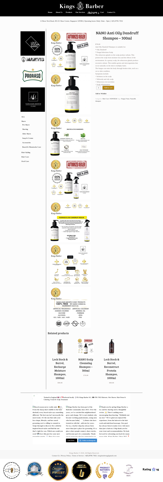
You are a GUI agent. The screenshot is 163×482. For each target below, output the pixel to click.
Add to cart (108, 88)
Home (50, 12)
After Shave (26, 134)
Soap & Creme (27, 138)
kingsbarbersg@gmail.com (107, 456)
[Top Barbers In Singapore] (34, 470)
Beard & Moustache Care (31, 147)
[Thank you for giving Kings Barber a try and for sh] (114, 421)
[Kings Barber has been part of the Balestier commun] (81, 421)
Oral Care (25, 161)
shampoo (98, 101)
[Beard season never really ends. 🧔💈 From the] (48, 421)
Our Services (80, 12)
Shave (23, 121)
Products (69, 12)
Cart (102, 12)
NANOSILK (113, 99)
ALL (23, 117)
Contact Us (111, 12)
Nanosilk (133, 99)
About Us (59, 12)
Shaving (25, 129)
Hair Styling (25, 152)
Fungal (123, 99)
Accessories (26, 142)
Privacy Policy (66, 456)
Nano (128, 99)
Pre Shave (26, 125)
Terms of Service (78, 456)
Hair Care (25, 157)
